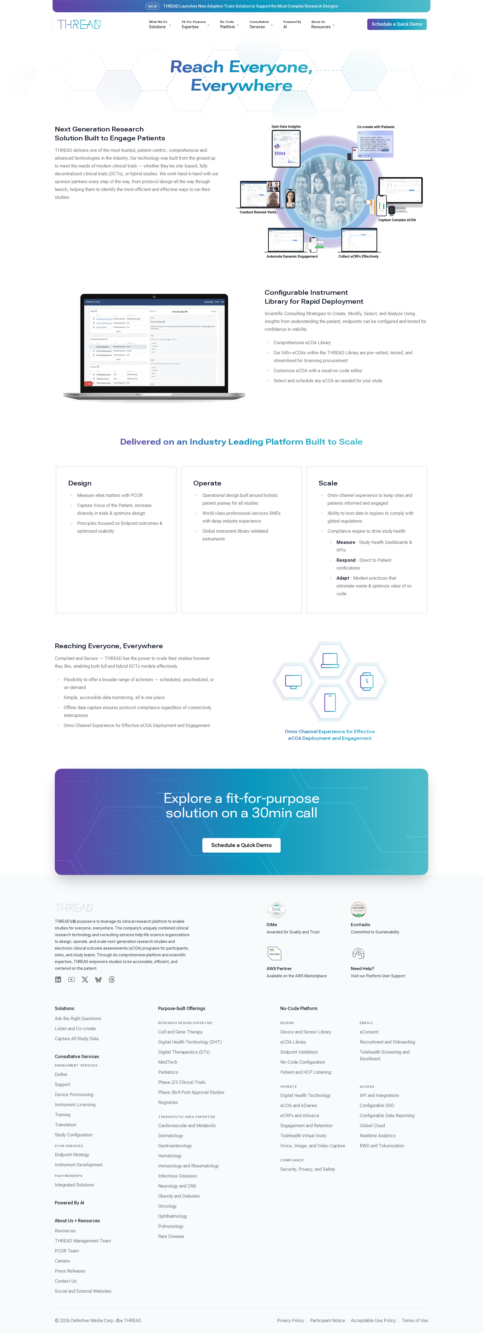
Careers (62, 1261)
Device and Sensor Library (305, 1032)
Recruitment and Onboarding (387, 1042)
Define (61, 1074)
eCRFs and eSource (299, 1115)
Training (62, 1114)
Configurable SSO (377, 1105)
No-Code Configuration (302, 1062)
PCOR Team (67, 1251)
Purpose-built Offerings (181, 1008)
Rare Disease (171, 1236)
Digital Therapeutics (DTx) (184, 1052)
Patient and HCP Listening (305, 1072)
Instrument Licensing (75, 1104)
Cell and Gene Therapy (180, 1032)
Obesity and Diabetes (179, 1196)
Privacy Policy (290, 1320)
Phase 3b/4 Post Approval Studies (191, 1092)
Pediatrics (168, 1072)
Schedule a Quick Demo (241, 845)
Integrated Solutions (74, 1185)
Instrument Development (79, 1164)
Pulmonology (170, 1226)
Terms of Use (415, 1320)
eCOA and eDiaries (298, 1105)
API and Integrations (379, 1095)
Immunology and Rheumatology (188, 1166)
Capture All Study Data (76, 1038)
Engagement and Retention (306, 1125)
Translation (65, 1124)
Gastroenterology (175, 1145)
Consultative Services (77, 1056)
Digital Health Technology (305, 1095)
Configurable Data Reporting (387, 1115)
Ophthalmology (172, 1216)
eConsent (369, 1032)
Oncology (167, 1206)
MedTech (167, 1062)
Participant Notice (327, 1320)
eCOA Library (293, 1042)
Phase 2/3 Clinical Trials (181, 1082)
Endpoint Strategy (72, 1154)
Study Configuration (74, 1135)
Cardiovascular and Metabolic (187, 1125)
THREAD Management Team (83, 1241)
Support (62, 1084)
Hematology (170, 1156)
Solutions (64, 1008)
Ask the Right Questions (78, 1018)
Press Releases (70, 1271)
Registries (168, 1102)
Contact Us (66, 1281)
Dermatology (170, 1135)
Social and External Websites (83, 1291)
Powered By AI (69, 1202)
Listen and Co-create (75, 1028)
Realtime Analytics (378, 1135)
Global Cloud (372, 1125)
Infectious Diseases (177, 1176)
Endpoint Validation (299, 1052)
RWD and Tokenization (382, 1145)
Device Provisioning (74, 1094)
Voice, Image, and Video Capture (312, 1145)
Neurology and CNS (177, 1186)
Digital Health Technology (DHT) (190, 1042)
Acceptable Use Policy (373, 1320)
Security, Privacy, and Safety (307, 1169)
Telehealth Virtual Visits (303, 1135)
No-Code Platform (299, 1008)
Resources (65, 1230)
